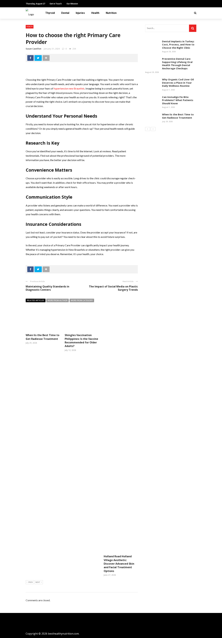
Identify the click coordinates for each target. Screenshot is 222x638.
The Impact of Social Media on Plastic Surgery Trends (113, 288)
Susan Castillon (33, 48)
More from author (57, 300)
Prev (30, 582)
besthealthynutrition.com (63, 633)
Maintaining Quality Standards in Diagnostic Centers (47, 288)
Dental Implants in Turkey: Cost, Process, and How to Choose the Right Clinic (178, 44)
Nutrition (111, 12)
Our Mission (72, 3)
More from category (82, 300)
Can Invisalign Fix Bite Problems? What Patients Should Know (177, 100)
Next (37, 582)
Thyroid (50, 12)
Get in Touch (56, 3)
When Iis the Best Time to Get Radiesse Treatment (42, 336)
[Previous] (147, 129)
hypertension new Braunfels (69, 88)
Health (95, 12)
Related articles (35, 300)
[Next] (153, 129)
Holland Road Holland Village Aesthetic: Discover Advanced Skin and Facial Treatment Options (119, 564)
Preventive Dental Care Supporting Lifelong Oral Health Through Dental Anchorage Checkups (177, 63)
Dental (65, 12)
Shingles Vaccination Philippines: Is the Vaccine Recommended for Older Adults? (81, 340)
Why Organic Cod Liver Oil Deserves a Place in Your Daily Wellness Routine (178, 82)
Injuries (80, 12)
